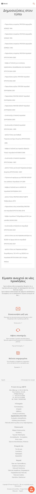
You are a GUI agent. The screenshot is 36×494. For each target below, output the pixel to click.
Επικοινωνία (17, 323)
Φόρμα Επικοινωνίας (18, 430)
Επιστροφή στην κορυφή (28, 380)
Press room (18, 439)
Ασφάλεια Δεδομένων (18, 466)
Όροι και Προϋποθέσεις (19, 463)
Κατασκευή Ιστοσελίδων (13, 489)
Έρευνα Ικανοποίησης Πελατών (18, 441)
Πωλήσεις (19, 432)
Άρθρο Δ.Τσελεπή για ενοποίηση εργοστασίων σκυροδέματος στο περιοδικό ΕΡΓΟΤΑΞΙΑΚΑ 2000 (17, 67)
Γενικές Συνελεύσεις (18, 413)
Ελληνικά (15, 491)
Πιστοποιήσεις (18, 407)
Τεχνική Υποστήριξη (17, 346)
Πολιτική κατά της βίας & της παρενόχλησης (18, 423)
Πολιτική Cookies (18, 475)
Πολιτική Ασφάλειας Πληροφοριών (18, 470)
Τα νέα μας (18, 449)
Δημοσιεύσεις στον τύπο (18, 416)
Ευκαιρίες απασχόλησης (18, 418)
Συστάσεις (19, 451)
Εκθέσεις (18, 411)
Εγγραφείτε (17, 367)
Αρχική (3, 380)
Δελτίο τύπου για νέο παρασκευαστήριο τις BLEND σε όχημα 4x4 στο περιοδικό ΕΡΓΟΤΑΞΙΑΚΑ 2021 (18, 240)
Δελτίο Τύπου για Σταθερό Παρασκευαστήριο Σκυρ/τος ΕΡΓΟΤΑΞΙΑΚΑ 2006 (17, 139)
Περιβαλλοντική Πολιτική (18, 472)
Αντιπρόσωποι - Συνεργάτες (18, 437)
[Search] (34, 4)
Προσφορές (18, 454)
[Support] (31, 489)
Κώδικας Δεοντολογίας (19, 420)
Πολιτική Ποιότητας (19, 468)
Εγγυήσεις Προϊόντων (18, 477)
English (21, 491)
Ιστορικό (18, 409)
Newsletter (18, 456)
